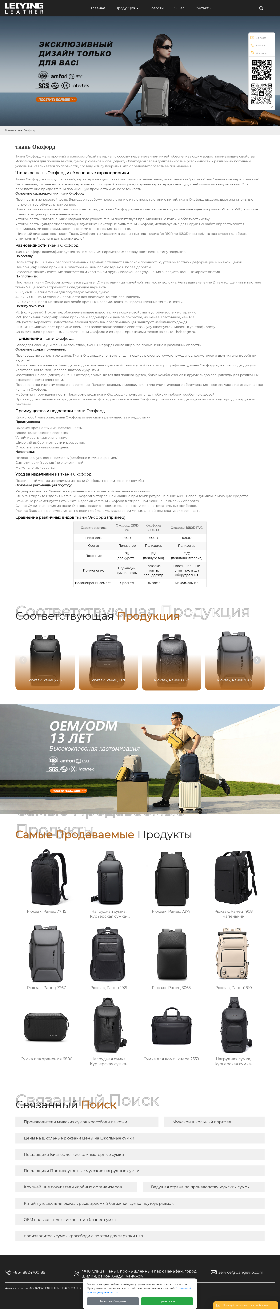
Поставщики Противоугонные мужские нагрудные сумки (81, 1170)
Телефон (261, 45)
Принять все (167, 1301)
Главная (9, 130)
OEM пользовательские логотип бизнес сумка (70, 1219)
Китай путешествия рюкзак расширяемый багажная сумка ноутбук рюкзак (99, 1203)
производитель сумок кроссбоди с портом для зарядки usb (83, 1236)
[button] (257, 660)
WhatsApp (261, 53)
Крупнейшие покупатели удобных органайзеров (73, 1187)
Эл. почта (261, 38)
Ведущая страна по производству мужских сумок (200, 1187)
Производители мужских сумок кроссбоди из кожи (75, 1122)
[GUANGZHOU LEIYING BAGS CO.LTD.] (24, 8)
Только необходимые (113, 1301)
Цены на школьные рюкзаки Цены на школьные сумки (79, 1138)
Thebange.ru (184, 332)
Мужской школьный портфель (203, 1122)
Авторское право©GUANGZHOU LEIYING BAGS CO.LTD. (43, 1288)
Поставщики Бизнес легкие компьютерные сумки (74, 1154)
